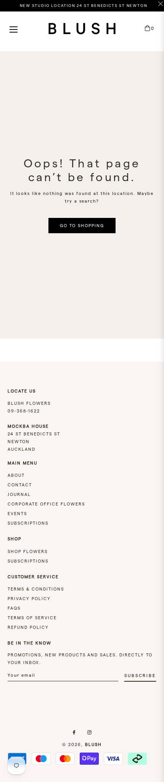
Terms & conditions (36, 589)
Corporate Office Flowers (46, 504)
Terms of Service (32, 617)
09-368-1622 (24, 411)
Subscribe (140, 675)
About (16, 475)
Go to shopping (82, 225)
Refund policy (28, 627)
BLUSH (93, 744)
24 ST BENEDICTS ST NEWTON (34, 434)
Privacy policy (29, 598)
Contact (20, 485)
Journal (19, 494)
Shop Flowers (28, 551)
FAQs (14, 608)
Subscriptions (28, 523)
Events (17, 513)
